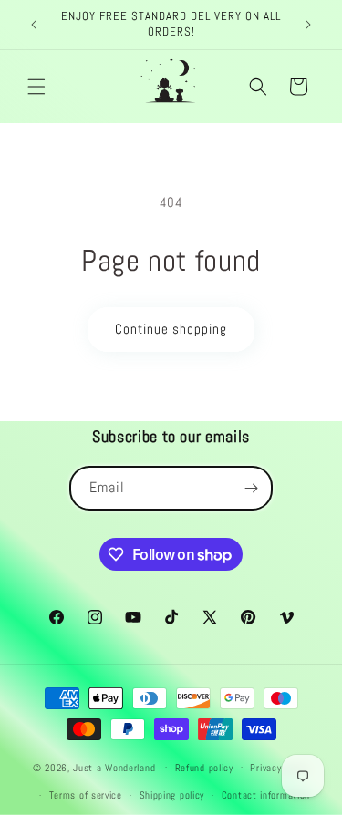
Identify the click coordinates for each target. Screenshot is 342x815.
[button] (36, 87)
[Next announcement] (308, 25)
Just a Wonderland (114, 766)
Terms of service (85, 795)
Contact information (266, 795)
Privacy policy (279, 767)
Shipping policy (172, 795)
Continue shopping (171, 328)
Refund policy (204, 767)
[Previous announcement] (34, 25)
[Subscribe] (251, 488)
